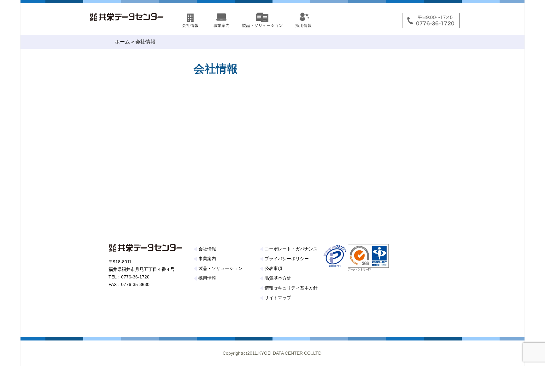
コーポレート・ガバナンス (291, 248)
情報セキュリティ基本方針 (291, 287)
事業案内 (207, 258)
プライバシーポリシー (287, 258)
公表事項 (273, 268)
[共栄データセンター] (130, 15)
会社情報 (207, 248)
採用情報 (207, 278)
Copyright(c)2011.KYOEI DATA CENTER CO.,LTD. (273, 353)
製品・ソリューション (220, 268)
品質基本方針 (278, 278)
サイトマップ (278, 297)
